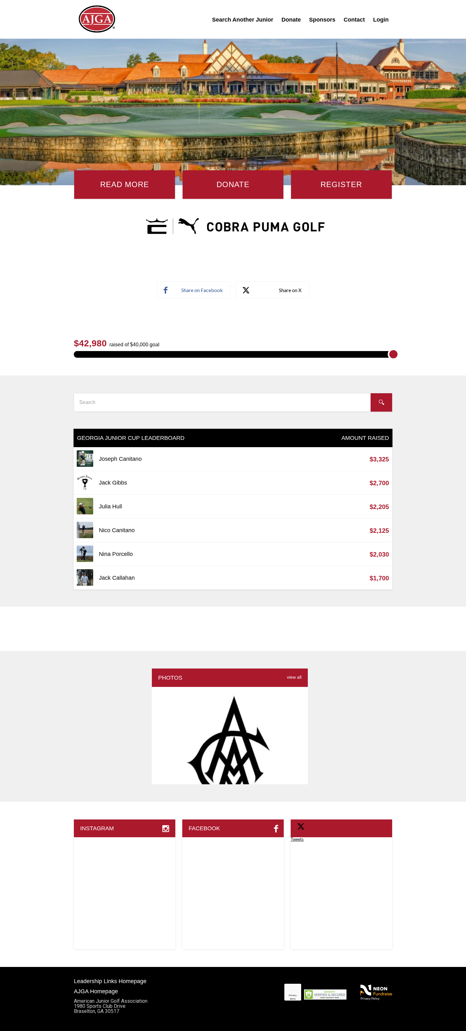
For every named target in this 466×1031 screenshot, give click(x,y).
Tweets (297, 839)
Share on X (290, 290)
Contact (354, 19)
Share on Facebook (202, 290)
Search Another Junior (242, 19)
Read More (124, 184)
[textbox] (233, 402)
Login (381, 19)
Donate (291, 19)
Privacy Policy (369, 998)
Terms (293, 999)
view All (294, 677)
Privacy (293, 995)
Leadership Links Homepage (110, 981)
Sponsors (322, 19)
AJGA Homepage (96, 991)
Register (341, 184)
